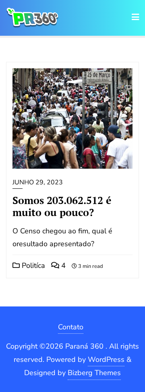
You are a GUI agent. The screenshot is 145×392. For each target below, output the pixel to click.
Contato (70, 327)
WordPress (106, 359)
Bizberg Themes (94, 373)
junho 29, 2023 (37, 182)
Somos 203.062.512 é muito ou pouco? (61, 206)
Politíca (32, 265)
